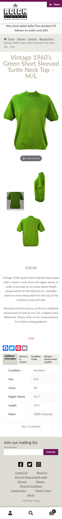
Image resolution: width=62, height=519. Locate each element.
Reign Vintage (15, 11)
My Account (10, 513)
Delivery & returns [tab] (23, 359)
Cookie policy (19, 491)
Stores (31, 495)
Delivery (22, 482)
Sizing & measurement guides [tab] (50, 359)
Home (11, 39)
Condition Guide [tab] (36, 358)
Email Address (11, 447)
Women (21, 39)
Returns (40, 482)
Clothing (32, 39)
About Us (42, 473)
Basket (47, 510)
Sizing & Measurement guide (31, 477)
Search (31, 513)
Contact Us (21, 473)
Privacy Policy (43, 491)
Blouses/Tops (46, 39)
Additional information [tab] (10, 357)
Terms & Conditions (31, 486)
